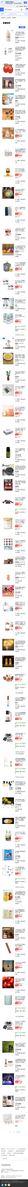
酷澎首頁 (3, 17)
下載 (25, 2)
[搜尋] (25, 14)
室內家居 (9, 17)
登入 (17, 6)
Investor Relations (11, 1148)
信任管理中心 (11, 1150)
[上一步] (6, 1132)
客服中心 (25, 6)
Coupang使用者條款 (21, 1148)
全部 (3, 13)
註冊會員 (21, 6)
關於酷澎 (3, 1148)
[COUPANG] (5, 1165)
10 (18, 1132)
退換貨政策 (3, 1150)
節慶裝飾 (14, 17)
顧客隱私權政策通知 (20, 1150)
